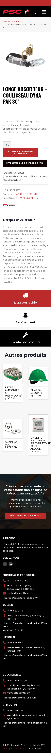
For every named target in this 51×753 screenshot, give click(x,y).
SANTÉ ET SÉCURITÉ (27, 194)
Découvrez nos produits (25, 515)
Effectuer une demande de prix (24, 163)
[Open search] (34, 12)
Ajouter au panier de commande (20, 152)
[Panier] (26, 12)
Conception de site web (14, 748)
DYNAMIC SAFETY (28, 198)
